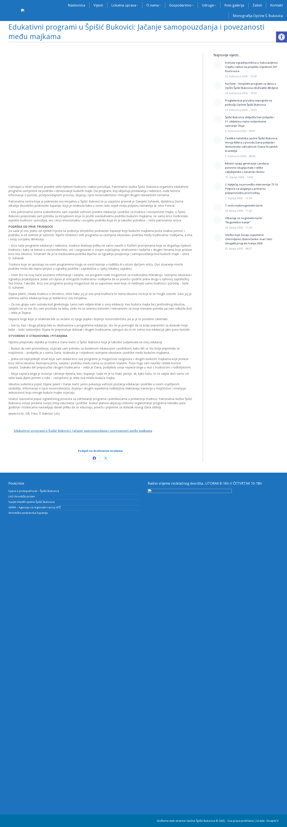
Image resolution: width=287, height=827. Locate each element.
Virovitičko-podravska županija (28, 513)
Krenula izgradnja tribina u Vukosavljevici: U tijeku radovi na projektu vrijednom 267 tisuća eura (251, 67)
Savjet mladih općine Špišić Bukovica (31, 502)
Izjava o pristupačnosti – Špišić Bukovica (33, 491)
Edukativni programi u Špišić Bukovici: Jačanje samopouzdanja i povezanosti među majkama (83, 430)
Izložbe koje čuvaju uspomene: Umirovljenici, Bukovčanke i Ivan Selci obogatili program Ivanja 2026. (248, 239)
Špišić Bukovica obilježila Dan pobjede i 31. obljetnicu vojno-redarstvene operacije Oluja (249, 121)
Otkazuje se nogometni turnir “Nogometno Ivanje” (243, 220)
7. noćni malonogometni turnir (244, 205)
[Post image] (217, 64)
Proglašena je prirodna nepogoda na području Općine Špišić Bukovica (248, 102)
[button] (281, 37)
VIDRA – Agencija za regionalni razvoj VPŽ (34, 507)
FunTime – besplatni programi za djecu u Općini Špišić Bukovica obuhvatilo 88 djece (251, 86)
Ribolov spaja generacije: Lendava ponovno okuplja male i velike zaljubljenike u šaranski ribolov (247, 168)
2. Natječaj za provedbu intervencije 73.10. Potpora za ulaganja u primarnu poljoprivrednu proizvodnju (251, 189)
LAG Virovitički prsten (21, 496)
